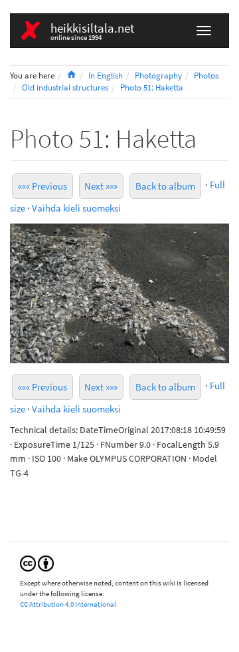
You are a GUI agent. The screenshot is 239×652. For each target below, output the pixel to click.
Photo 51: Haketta (151, 87)
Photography (158, 75)
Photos (206, 75)
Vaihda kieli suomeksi (76, 208)
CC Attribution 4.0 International (68, 604)
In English (105, 75)
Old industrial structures (65, 87)
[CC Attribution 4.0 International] (37, 562)
